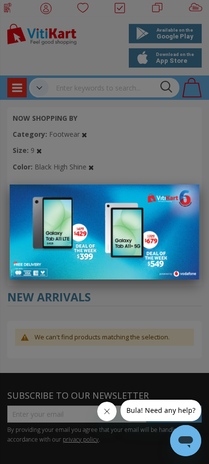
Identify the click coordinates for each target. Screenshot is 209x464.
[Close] (185, 197)
